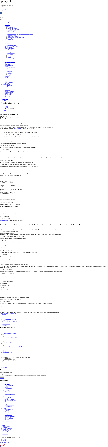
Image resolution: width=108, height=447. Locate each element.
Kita (8, 55)
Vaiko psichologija (11, 67)
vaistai (16, 313)
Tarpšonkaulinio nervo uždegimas (9, 319)
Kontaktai (4, 9)
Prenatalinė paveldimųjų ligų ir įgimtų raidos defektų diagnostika (20, 34)
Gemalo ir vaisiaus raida (12, 28)
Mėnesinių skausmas (9, 65)
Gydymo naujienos (8, 88)
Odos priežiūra (8, 96)
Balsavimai (2, 378)
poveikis (6, 313)
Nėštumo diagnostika (12, 35)
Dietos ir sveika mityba (9, 91)
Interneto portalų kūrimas (5, 442)
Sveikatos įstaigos (6, 50)
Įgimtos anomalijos (11, 31)
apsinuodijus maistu (17, 128)
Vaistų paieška (8, 41)
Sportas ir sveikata (8, 95)
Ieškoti (3, 6)
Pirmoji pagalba (8, 77)
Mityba (6, 87)
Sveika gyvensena (6, 84)
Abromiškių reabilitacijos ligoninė (9, 333)
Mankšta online (8, 86)
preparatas (10, 313)
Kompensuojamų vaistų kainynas (11, 401)
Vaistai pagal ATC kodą (9, 44)
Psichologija (7, 90)
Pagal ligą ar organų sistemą (10, 400)
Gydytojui (4, 111)
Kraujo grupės (8, 75)
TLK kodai (7, 386)
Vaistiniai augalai (8, 49)
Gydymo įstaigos (8, 52)
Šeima (9, 72)
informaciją (2, 313)
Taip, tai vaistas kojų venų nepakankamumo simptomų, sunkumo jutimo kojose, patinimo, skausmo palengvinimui (23, 375)
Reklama (4, 10)
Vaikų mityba (10, 68)
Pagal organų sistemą (9, 23)
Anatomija (7, 76)
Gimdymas (10, 38)
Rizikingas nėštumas (12, 30)
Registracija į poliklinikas (10, 62)
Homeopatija (5, 99)
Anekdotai (7, 83)
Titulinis (6, 106)
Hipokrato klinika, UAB (7, 342)
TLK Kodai (7, 25)
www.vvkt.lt (28, 310)
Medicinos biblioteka (9, 82)
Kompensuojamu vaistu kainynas (11, 46)
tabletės (13, 313)
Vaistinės (6, 60)
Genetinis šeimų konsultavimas (14, 32)
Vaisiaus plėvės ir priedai (15, 29)
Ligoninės (9, 57)
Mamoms (7, 66)
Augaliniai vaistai (8, 47)
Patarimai (9, 74)
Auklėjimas (10, 69)
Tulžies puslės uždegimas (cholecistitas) (10, 321)
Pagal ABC (7, 22)
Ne (2, 374)
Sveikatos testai (8, 81)
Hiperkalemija (5, 322)
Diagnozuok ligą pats (9, 39)
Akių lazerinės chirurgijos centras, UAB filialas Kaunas (13, 346)
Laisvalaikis (10, 73)
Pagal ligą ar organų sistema (10, 45)
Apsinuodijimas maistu (4, 220)
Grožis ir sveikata (8, 93)
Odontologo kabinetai (12, 58)
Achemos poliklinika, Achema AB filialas (10, 337)
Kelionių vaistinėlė (8, 78)
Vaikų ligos (10, 71)
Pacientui (4, 110)
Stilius (6, 97)
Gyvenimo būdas (8, 85)
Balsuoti (1, 376)
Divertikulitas (5, 320)
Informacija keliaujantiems (10, 80)
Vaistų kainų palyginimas (10, 402)
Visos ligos (4, 325)
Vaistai (3, 40)
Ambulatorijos (10, 54)
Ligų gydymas (8, 64)
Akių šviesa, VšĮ (5, 351)
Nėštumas (7, 26)
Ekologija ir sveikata (9, 92)
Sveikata (4, 63)
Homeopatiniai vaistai (9, 48)
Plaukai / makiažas (8, 94)
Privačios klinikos (11, 53)
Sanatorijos (10, 59)
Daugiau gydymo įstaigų (7, 352)
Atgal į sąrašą (3, 314)
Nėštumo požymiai (11, 27)
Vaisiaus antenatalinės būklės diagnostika (16, 37)
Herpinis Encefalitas (6, 324)
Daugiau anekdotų (6, 367)
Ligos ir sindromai (6, 21)
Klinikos (9, 56)
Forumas (4, 100)
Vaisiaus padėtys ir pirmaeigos (13, 36)
